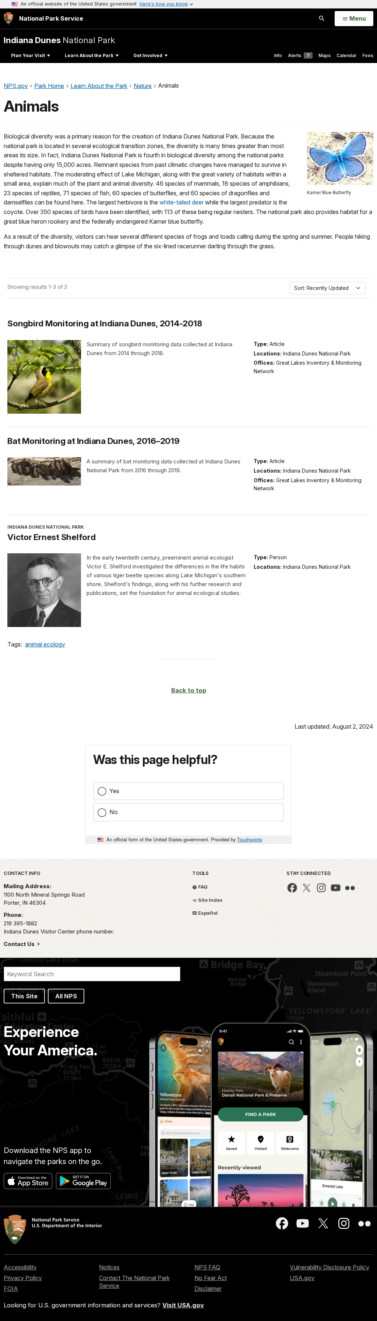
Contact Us (20, 943)
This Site (24, 996)
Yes (114, 791)
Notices (109, 1267)
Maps (324, 55)
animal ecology (45, 644)
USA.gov (302, 1278)
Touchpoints (249, 839)
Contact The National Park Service (134, 1281)
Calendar (346, 55)
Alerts (299, 55)
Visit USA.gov (183, 1305)
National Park (59, 40)
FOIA (11, 1288)
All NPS (66, 996)
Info (278, 55)
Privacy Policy (23, 1278)
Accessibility (20, 1267)
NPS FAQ (207, 1267)
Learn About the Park (89, 55)
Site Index (210, 900)
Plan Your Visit (28, 55)
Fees (367, 55)
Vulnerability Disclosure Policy (329, 1267)
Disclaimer (208, 1288)
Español (207, 913)
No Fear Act (210, 1278)
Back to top (188, 690)
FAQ (202, 887)
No (113, 812)
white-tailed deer (181, 202)
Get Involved (147, 55)
